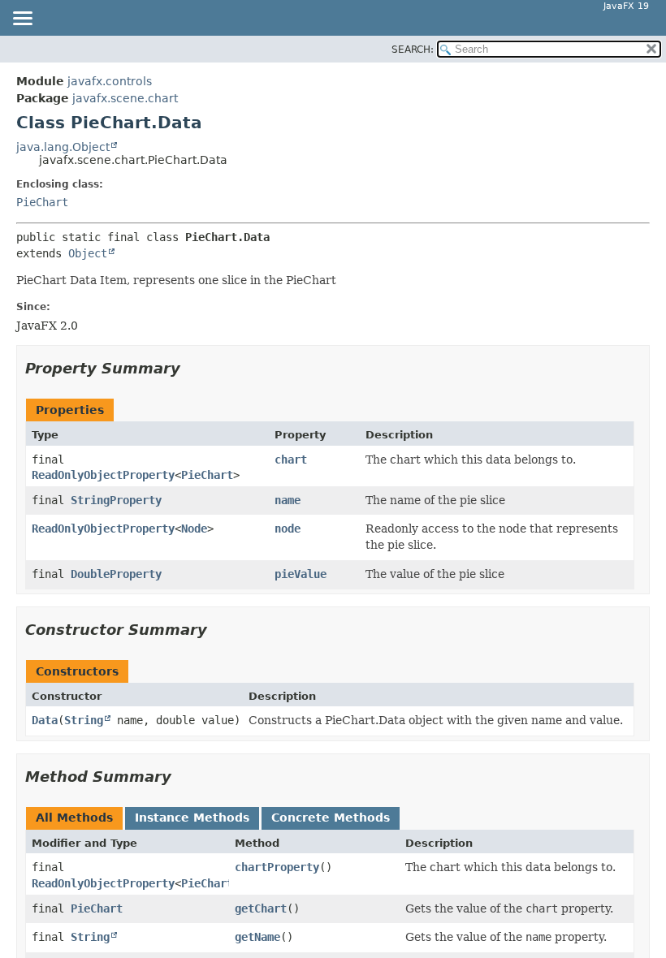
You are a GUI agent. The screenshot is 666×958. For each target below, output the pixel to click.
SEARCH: (412, 49)
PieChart (42, 202)
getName (257, 936)
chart (291, 459)
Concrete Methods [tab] (330, 817)
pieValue (301, 573)
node (288, 528)
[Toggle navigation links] (22, 19)
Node (194, 528)
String (83, 720)
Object (87, 253)
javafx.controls (109, 81)
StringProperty (116, 500)
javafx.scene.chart (125, 98)
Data (45, 720)
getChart (261, 908)
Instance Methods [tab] (192, 817)
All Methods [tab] (74, 817)
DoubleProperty (116, 573)
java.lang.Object (63, 146)
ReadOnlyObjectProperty (103, 474)
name (288, 500)
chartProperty (277, 867)
